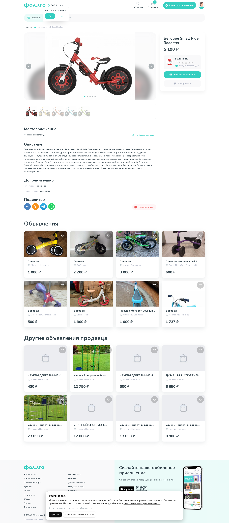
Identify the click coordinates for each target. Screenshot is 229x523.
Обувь (27, 498)
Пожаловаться (146, 207)
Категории (37, 17)
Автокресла (30, 474)
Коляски (72, 490)
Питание (28, 503)
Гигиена (72, 478)
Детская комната (76, 482)
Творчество (30, 507)
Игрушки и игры (76, 486)
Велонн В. (181, 59)
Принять (55, 514)
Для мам (28, 486)
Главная (28, 27)
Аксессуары (74, 474)
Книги (27, 490)
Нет (62, 16)
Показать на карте (145, 134)
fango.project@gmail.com (80, 508)
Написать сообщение (184, 74)
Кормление (30, 494)
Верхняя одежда (33, 478)
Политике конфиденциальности (142, 503)
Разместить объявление (181, 5)
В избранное (184, 83)
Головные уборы (32, 482)
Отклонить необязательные (80, 514)
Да (50, 16)
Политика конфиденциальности (39, 519)
